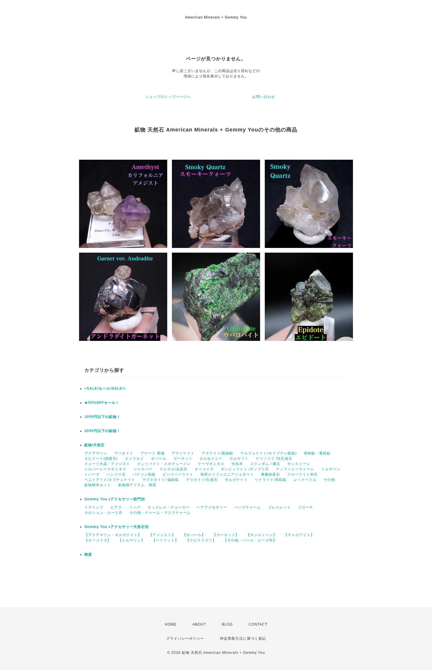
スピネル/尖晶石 (173, 469)
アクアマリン (95, 453)
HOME (171, 624)
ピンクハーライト (178, 474)
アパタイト (123, 453)
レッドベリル (305, 480)
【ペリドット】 (165, 540)
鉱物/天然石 (94, 445)
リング (134, 507)
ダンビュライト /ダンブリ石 (245, 469)
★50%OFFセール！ (101, 403)
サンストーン (298, 464)
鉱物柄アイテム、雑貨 (137, 485)
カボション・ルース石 (103, 513)
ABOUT (199, 624)
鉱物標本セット (97, 485)
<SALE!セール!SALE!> (105, 388)
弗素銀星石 (270, 474)
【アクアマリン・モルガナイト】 (113, 535)
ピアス (116, 507)
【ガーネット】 (225, 535)
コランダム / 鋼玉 (265, 464)
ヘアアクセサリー (212, 507)
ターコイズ (204, 469)
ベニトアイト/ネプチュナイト (109, 480)
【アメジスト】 (162, 535)
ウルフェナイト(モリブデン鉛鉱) (268, 453)
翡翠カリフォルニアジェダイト (227, 474)
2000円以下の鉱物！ (102, 431)
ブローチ (305, 507)
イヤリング (93, 507)
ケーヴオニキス (211, 464)
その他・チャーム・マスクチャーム (160, 513)
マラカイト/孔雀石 (202, 480)
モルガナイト (236, 480)
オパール (158, 458)
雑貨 (88, 554)
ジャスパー (143, 469)
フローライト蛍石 (302, 474)
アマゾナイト (183, 453)
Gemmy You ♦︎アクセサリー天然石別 (116, 527)
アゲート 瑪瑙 (152, 453)
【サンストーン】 (261, 535)
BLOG (227, 624)
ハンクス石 (116, 474)
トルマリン (330, 469)
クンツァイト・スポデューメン (164, 464)
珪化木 (237, 464)
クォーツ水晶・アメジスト (107, 464)
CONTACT (258, 624)
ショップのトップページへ (168, 97)
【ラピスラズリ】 (201, 540)
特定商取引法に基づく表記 (243, 638)
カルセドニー (211, 458)
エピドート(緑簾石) (101, 458)
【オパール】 (193, 535)
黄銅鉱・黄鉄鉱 (317, 453)
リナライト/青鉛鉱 (271, 480)
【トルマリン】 (131, 540)
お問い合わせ (263, 97)
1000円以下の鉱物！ (102, 417)
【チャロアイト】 (299, 535)
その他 (329, 480)
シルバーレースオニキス (105, 469)
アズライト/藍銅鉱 (217, 453)
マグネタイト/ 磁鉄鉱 (160, 480)
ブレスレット (279, 507)
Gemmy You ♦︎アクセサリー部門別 (114, 499)
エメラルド (134, 458)
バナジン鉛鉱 (144, 474)
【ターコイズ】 (97, 540)
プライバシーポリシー (185, 638)
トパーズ (92, 474)
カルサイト (239, 458)
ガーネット (182, 458)
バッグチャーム (247, 507)
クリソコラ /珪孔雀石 (274, 458)
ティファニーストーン (295, 469)
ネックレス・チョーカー (169, 507)
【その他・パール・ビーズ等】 (250, 540)
